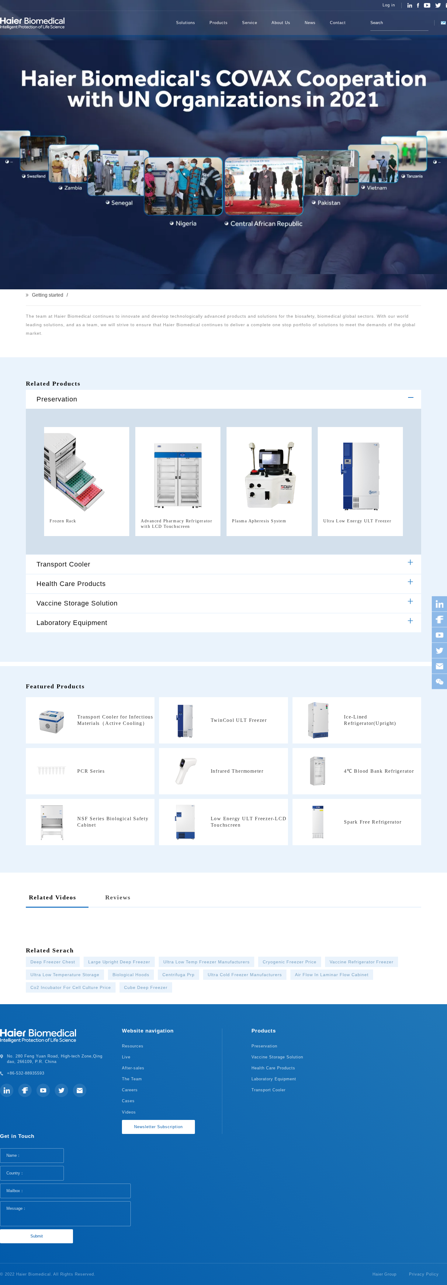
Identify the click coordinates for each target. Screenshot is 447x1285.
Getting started (47, 295)
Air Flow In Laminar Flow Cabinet (331, 974)
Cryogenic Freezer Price (290, 961)
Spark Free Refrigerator (372, 821)
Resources (133, 1046)
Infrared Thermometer (237, 771)
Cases (128, 1101)
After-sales (133, 1068)
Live (126, 1057)
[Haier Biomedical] (32, 23)
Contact (338, 22)
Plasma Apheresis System (259, 521)
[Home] (160, 23)
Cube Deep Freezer (146, 987)
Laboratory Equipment (71, 623)
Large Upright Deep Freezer (119, 961)
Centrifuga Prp (178, 974)
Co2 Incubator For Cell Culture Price (70, 987)
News (310, 22)
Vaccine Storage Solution (77, 603)
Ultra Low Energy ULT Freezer (357, 521)
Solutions (185, 22)
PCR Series (91, 771)
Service (250, 22)
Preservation (56, 399)
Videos (129, 1112)
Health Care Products (71, 584)
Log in (389, 5)
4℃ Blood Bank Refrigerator (379, 771)
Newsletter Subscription (158, 1126)
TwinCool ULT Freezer (239, 720)
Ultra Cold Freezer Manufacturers (245, 974)
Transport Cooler (63, 564)
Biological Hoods (131, 974)
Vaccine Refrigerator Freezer (361, 961)
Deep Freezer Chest (52, 961)
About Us (281, 22)
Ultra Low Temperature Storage (64, 974)
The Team (132, 1079)
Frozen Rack (63, 521)
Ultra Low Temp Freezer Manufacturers (206, 961)
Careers (130, 1090)
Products (219, 22)
